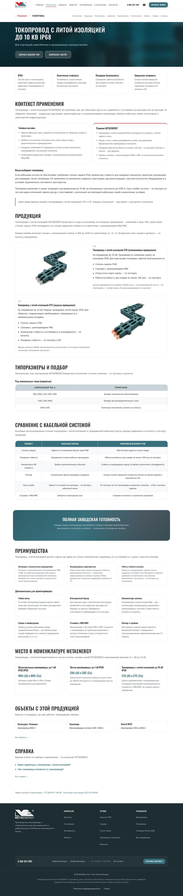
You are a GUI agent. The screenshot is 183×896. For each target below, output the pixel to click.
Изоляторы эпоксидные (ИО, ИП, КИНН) (80, 792)
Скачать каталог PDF (29, 54)
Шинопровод (36, 792)
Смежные (164, 16)
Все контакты (118, 861)
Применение (77, 16)
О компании (100, 5)
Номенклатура (136, 16)
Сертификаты (86, 5)
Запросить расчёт (58, 54)
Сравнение (111, 16)
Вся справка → (21, 776)
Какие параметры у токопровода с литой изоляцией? (44, 764)
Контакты (113, 5)
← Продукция (21, 16)
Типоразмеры (100, 16)
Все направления (143, 837)
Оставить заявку (158, 4)
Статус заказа (105, 830)
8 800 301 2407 (133, 4)
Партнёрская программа (110, 837)
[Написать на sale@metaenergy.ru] (144, 5)
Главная (39, 5)
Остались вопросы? (154, 861)
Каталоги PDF (105, 817)
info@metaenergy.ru (77, 861)
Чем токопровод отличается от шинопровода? (41, 769)
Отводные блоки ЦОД (145, 830)
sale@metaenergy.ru (59, 861)
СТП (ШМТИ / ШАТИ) (53, 792)
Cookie (107, 888)
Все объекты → (22, 737)
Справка (155, 16)
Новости (73, 5)
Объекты (63, 5)
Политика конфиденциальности (86, 888)
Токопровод (141, 824)
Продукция (51, 5)
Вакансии (104, 844)
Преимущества (123, 16)
